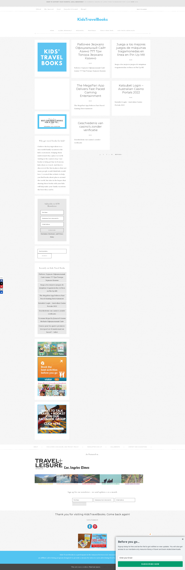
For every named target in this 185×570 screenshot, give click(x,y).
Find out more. (95, 567)
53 (111, 154)
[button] (150, 542)
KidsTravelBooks (92, 20)
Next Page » (118, 154)
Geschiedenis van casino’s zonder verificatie (90, 126)
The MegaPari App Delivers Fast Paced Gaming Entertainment (90, 91)
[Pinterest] (1, 286)
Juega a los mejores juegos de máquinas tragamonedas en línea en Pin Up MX (131, 50)
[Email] (1, 289)
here (132, 2)
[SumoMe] (1, 292)
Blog (90, 63)
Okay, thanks (108, 567)
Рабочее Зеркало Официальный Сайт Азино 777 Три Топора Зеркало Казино (90, 51)
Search (44, 255)
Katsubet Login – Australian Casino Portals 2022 (131, 89)
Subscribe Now (150, 564)
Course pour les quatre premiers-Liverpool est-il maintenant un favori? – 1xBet (52, 329)
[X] (1, 283)
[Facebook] (1, 280)
